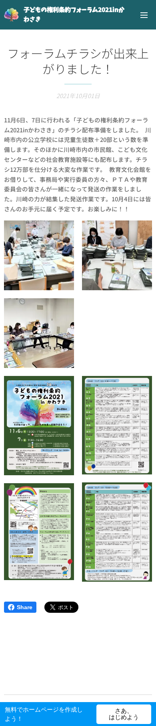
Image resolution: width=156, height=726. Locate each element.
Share (24, 607)
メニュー (144, 15)
